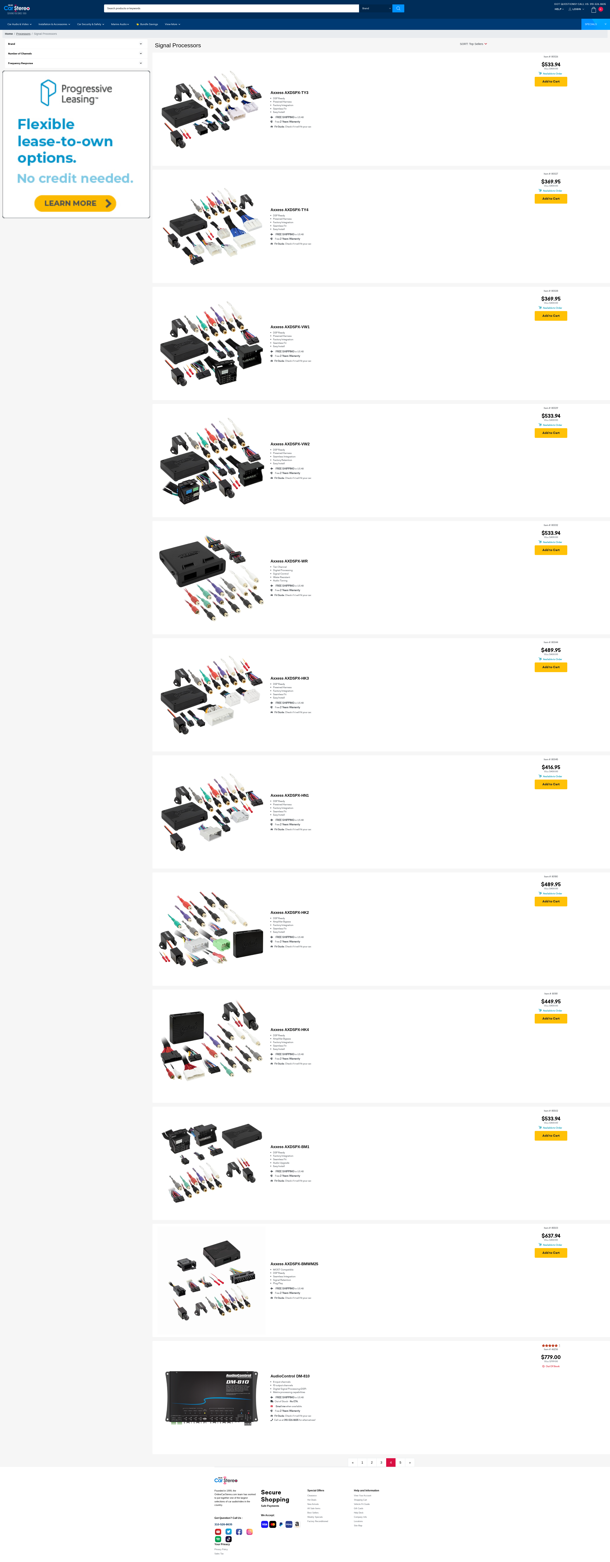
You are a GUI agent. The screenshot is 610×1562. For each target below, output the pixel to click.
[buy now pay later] (76, 144)
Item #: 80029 (551, 408)
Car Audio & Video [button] (18, 24)
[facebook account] (239, 1531)
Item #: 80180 (551, 876)
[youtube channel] (218, 1531)
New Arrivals (313, 1504)
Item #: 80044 (551, 642)
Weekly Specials (315, 1517)
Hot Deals (311, 1500)
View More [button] (171, 24)
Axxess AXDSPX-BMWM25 (294, 1264)
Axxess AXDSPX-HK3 (290, 678)
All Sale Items (313, 1508)
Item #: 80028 (551, 290)
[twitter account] (228, 1531)
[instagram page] (249, 1531)
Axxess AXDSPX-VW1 (290, 327)
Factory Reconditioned (317, 1521)
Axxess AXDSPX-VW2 (290, 444)
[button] (473, 44)
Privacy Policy (221, 1549)
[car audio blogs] (218, 1539)
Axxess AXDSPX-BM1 (290, 1147)
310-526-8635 (598, 4)
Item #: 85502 (551, 1110)
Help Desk (358, 1513)
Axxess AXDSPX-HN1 (290, 795)
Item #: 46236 (551, 1349)
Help (558, 9)
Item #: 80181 (551, 993)
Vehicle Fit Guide (362, 1504)
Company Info (360, 1517)
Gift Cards (358, 1508)
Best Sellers (313, 1513)
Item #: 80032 (551, 525)
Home (9, 33)
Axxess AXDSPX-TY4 (289, 210)
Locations (358, 1521)
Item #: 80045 (551, 759)
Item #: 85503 (551, 1227)
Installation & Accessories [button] (53, 24)
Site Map (358, 1525)
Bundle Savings (149, 24)
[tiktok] (228, 1539)
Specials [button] (591, 24)
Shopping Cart (360, 1500)
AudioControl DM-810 (290, 1376)
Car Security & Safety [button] (89, 24)
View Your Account (362, 1495)
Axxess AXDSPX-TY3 (289, 92)
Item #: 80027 (551, 173)
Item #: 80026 (551, 56)
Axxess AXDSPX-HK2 (290, 912)
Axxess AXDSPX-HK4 (290, 1029)
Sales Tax (219, 1553)
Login (577, 9)
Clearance (312, 1495)
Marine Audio (119, 24)
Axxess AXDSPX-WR (289, 561)
